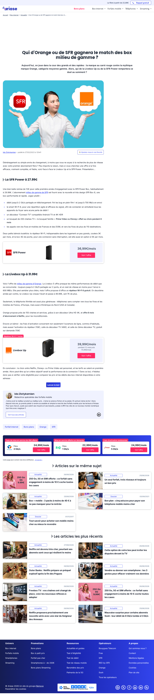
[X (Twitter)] (123, 687)
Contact (132, 653)
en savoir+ (38, 460)
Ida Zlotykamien (9, 152)
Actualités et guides (75, 648)
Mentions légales (136, 658)
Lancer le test (53, 385)
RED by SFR (104, 663)
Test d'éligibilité (74, 653)
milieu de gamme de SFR (37, 192)
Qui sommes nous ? (137, 648)
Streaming (9, 663)
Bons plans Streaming (41, 667)
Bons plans (29, 427)
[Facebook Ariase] (129, 687)
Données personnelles (139, 663)
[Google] (118, 687)
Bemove (40, 686)
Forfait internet (11, 427)
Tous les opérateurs (108, 677)
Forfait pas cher (38, 658)
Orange (43, 427)
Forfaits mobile (12, 653)
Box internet (10, 648)
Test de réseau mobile (77, 663)
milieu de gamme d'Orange (29, 283)
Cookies (132, 667)
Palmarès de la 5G (75, 672)
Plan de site (134, 672)
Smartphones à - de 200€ (42, 663)
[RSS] (146, 687)
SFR (53, 427)
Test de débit (72, 658)
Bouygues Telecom (107, 648)
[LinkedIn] (99, 415)
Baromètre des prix (75, 667)
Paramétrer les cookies (15, 689)
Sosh (101, 672)
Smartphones (11, 658)
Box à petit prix (38, 653)
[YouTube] (135, 687)
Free (101, 653)
